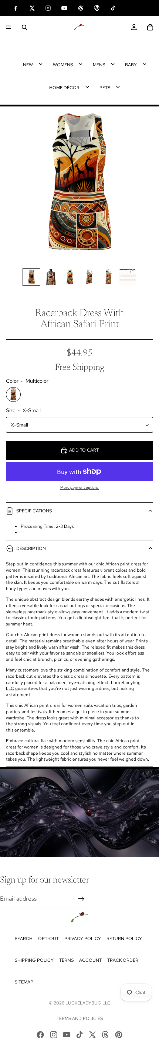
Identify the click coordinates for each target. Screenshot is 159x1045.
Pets (104, 88)
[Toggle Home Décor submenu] (87, 87)
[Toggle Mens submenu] (112, 64)
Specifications (34, 511)
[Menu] (8, 27)
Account (90, 960)
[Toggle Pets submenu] (118, 87)
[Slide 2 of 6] (51, 277)
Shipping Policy (34, 960)
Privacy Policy (82, 938)
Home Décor (64, 88)
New (28, 65)
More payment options (79, 487)
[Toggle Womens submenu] (80, 64)
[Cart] (150, 27)
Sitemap (24, 982)
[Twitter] (92, 1034)
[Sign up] (81, 899)
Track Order (122, 960)
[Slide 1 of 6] (31, 277)
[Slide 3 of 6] (70, 277)
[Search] (24, 27)
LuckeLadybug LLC (88, 1003)
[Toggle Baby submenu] (144, 64)
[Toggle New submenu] (40, 64)
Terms (66, 960)
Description (31, 548)
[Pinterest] (118, 1034)
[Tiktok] (79, 1034)
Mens (99, 65)
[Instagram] (53, 1034)
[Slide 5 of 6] (108, 277)
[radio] (13, 394)
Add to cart (84, 450)
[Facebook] (40, 1034)
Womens (63, 65)
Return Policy (124, 938)
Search (24, 938)
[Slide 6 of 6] (127, 277)
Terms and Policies (80, 1018)
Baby (131, 65)
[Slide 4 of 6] (89, 277)
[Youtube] (66, 1034)
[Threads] (105, 1034)
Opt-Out (48, 938)
